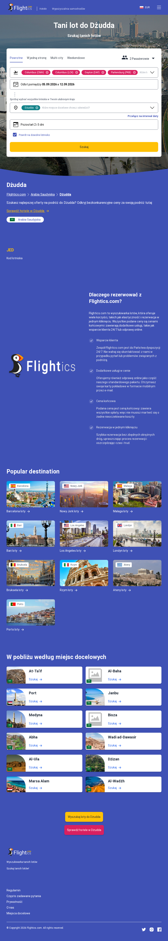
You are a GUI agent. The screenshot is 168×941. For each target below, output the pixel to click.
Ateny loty (119, 590)
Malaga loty (120, 511)
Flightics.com (16, 194)
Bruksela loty (15, 590)
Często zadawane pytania (24, 896)
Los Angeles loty (70, 550)
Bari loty (12, 550)
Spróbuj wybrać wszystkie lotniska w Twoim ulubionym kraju (42, 99)
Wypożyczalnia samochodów (68, 8)
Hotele (43, 8)
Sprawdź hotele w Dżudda (25, 211)
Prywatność (15, 901)
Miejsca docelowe (18, 913)
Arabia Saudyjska (43, 194)
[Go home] (20, 852)
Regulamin (13, 890)
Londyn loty (120, 550)
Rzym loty (66, 590)
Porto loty (13, 629)
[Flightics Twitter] (144, 929)
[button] (159, 7)
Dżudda (65, 194)
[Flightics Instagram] (151, 929)
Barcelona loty (16, 511)
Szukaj (33, 679)
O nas (10, 907)
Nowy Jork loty (69, 511)
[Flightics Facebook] (159, 929)
